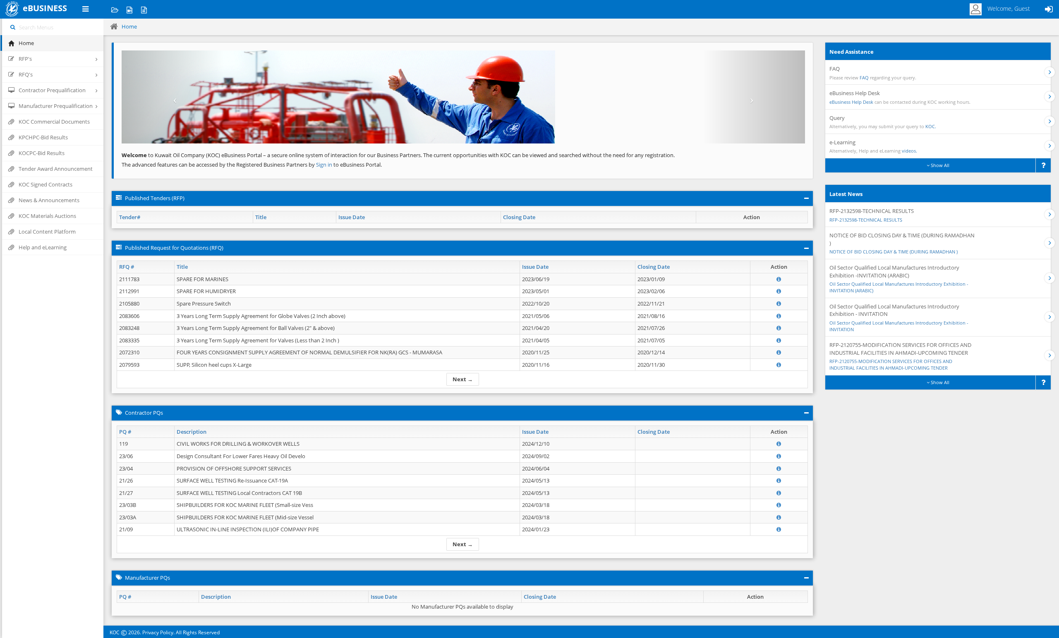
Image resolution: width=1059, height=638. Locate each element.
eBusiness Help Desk (851, 102)
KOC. (930, 126)
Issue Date (351, 217)
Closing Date (519, 217)
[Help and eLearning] (129, 9)
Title (260, 217)
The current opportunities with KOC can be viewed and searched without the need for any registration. (549, 155)
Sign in (324, 164)
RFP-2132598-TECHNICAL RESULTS (865, 220)
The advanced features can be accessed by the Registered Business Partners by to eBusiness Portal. (252, 164)
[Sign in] (1048, 9)
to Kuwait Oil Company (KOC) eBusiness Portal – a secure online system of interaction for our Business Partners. (272, 155)
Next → (463, 379)
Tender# (129, 217)
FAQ (864, 77)
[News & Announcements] (144, 9)
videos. (909, 151)
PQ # (125, 431)
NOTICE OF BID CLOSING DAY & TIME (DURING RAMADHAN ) (893, 252)
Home (129, 26)
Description (191, 431)
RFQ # (126, 266)
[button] (173, 96)
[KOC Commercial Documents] (115, 9)
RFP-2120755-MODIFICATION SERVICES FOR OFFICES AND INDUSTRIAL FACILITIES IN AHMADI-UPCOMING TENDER (890, 364)
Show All (939, 165)
